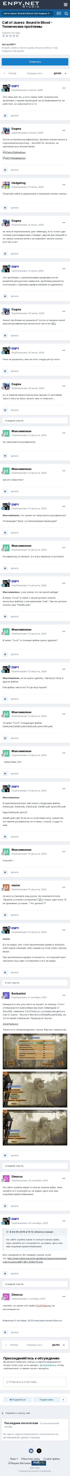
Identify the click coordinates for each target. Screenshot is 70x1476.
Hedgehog (18, 183)
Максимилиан (21, 431)
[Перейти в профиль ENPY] (6, 88)
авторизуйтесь (48, 1365)
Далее (58, 73)
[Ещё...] (63, 88)
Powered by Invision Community (35, 1471)
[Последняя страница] (65, 73)
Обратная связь (30, 1458)
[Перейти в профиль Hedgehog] (6, 185)
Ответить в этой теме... (23, 1381)
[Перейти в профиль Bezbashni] (6, 995)
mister (16, 885)
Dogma (16, 128)
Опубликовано (27, 90)
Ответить (35, 61)
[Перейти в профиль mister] (6, 887)
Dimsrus (17, 1176)
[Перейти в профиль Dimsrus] (6, 1178)
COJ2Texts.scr (10, 1024)
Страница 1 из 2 (35, 73)
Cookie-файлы (51, 1458)
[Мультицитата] (5, 115)
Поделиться (18, 1399)
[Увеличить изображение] (54, 323)
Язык (13, 1458)
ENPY (13, 44)
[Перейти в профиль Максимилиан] (6, 433)
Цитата (14, 115)
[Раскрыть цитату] (7, 1231)
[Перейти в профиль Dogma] (6, 130)
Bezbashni (19, 993)
